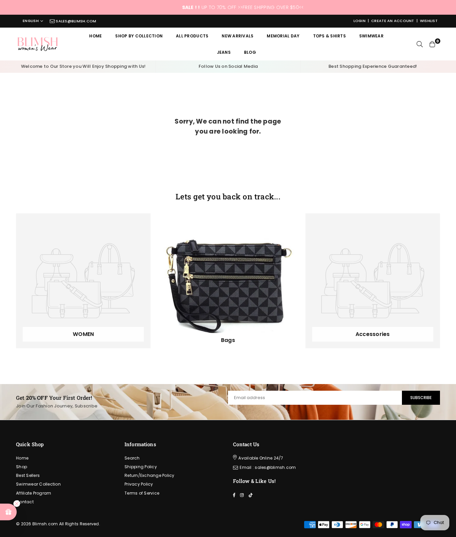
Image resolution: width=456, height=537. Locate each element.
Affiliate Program (33, 493)
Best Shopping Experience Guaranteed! (372, 66)
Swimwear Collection (38, 484)
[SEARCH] (419, 44)
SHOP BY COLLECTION (139, 36)
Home (95, 36)
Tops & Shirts (329, 36)
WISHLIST (429, 20)
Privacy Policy (139, 484)
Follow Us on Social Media (228, 66)
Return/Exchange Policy (150, 475)
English (31, 21)
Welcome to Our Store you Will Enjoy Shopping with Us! (83, 66)
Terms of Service (142, 493)
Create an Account (392, 20)
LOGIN (360, 20)
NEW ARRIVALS (237, 36)
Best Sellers (28, 475)
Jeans (224, 52)
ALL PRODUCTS (192, 36)
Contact (25, 502)
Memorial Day (283, 36)
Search (132, 458)
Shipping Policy (141, 467)
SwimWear (371, 36)
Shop (21, 467)
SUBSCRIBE (421, 397)
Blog (250, 52)
